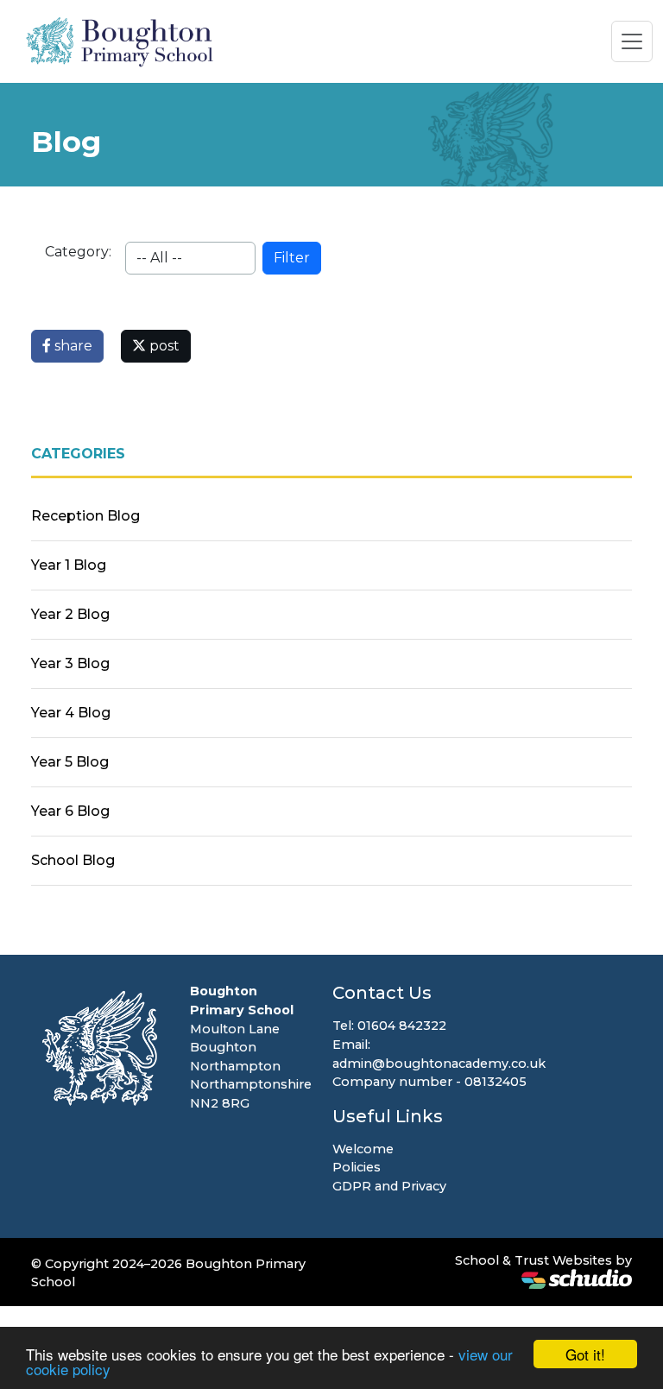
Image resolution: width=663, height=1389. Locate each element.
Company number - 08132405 (429, 1081)
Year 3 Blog (70, 663)
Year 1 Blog (68, 565)
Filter (292, 257)
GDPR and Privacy (389, 1186)
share (71, 346)
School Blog (73, 860)
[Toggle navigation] (632, 41)
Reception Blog (85, 516)
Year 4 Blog (70, 712)
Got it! (585, 1354)
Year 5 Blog (70, 762)
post (163, 346)
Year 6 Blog (70, 811)
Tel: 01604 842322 (389, 1025)
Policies (356, 1167)
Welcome (363, 1149)
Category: (78, 251)
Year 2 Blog (70, 614)
